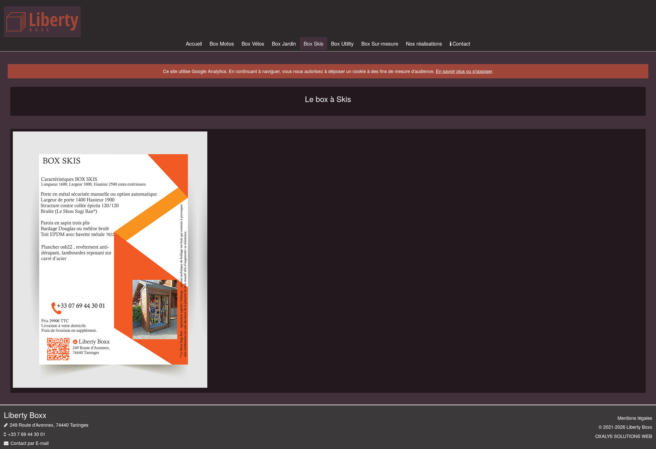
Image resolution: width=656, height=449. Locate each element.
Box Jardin (284, 43)
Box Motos (222, 43)
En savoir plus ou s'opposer (464, 71)
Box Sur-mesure (379, 43)
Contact (461, 43)
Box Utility (342, 43)
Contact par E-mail (30, 443)
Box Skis (313, 43)
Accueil (194, 43)
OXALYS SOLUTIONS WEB (623, 436)
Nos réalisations (424, 43)
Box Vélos (253, 43)
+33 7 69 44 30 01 (26, 434)
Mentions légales (635, 417)
